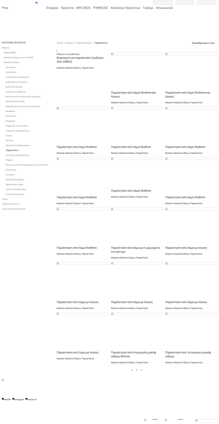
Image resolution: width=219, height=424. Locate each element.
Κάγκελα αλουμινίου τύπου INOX (19, 57)
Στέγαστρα (11, 169)
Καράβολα (10, 111)
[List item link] (82, 385)
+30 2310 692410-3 (162, 2)
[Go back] (81, 23)
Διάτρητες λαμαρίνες (16, 91)
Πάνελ (4, 199)
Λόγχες (9, 135)
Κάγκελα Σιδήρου (12, 62)
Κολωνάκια (11, 116)
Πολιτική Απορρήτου (121, 398)
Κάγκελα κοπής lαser (15, 101)
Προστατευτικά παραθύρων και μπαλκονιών (27, 164)
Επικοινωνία (117, 389)
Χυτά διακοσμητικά (15, 194)
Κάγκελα (5, 47)
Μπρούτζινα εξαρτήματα (18, 145)
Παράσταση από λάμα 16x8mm (77, 147)
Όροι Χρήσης (117, 393)
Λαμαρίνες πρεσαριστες (17, 130)
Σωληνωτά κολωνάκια (16, 189)
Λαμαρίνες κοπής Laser (17, 125)
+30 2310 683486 (206, 2)
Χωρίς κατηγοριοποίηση (14, 208)
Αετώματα (11, 67)
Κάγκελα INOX (10, 52)
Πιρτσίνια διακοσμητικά (17, 155)
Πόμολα (9, 160)
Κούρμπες (10, 121)
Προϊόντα (116, 384)
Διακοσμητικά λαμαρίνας (17, 77)
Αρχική (60, 42)
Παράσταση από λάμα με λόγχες (186, 248)
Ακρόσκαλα (11, 72)
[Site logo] (5, 7)
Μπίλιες (10, 140)
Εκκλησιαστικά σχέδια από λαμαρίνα (23, 96)
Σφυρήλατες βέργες (15, 179)
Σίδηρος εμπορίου (11, 203)
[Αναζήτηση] (216, 7)
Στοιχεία (10, 174)
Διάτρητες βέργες (14, 86)
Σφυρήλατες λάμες (15, 184)
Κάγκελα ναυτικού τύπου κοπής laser (23, 106)
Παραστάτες (12, 150)
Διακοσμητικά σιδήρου (17, 82)
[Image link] (8, 380)
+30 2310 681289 (185, 2)
